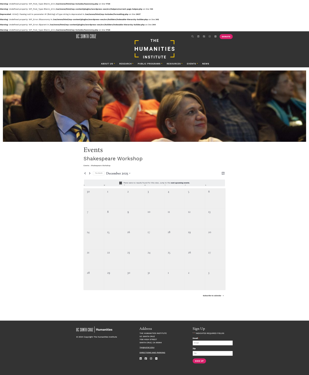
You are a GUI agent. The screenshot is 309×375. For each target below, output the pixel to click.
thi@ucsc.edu (147, 347)
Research (125, 63)
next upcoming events (180, 183)
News (205, 63)
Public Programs (149, 63)
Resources (174, 63)
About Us (107, 63)
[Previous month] (85, 173)
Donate (226, 36)
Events (191, 63)
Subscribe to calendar (212, 296)
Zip (194, 348)
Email (196, 338)
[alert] (154, 183)
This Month (98, 173)
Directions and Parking (152, 352)
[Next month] (89, 173)
